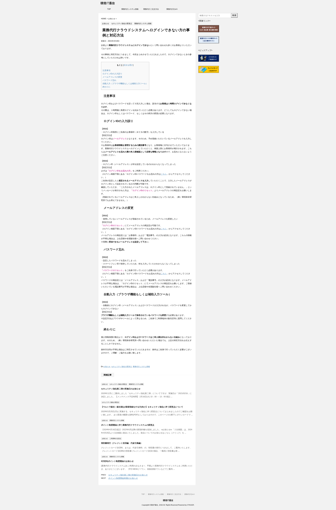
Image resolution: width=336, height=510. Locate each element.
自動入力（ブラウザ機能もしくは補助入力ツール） (125, 83)
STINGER (190, 505)
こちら (164, 174)
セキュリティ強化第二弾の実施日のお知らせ (120, 389)
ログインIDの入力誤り (112, 74)
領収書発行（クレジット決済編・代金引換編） (121, 443)
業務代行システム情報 (129, 9)
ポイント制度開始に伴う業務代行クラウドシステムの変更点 (127, 425)
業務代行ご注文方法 (151, 9)
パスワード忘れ (109, 80)
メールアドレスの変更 (112, 77)
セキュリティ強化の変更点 (121, 367)
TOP (109, 9)
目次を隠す (128, 65)
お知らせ (106, 367)
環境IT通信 (107, 3)
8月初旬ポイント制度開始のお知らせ (117, 461)
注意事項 (106, 70)
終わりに (106, 87)
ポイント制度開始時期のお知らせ (123, 478)
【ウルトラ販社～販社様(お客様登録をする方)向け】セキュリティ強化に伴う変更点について (142, 407)
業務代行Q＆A (171, 9)
